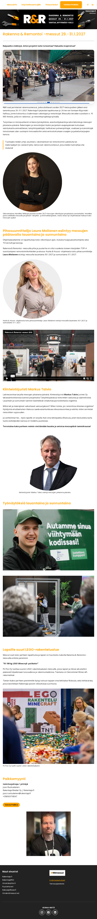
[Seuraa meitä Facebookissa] (48, 912)
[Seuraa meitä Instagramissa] (42, 912)
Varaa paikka (11, 804)
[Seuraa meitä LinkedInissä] (55, 912)
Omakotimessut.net (10, 893)
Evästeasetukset (57, 880)
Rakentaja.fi (7, 876)
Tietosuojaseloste (56, 884)
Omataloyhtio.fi (9, 883)
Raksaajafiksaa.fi (9, 890)
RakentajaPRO (8, 880)
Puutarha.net (7, 886)
